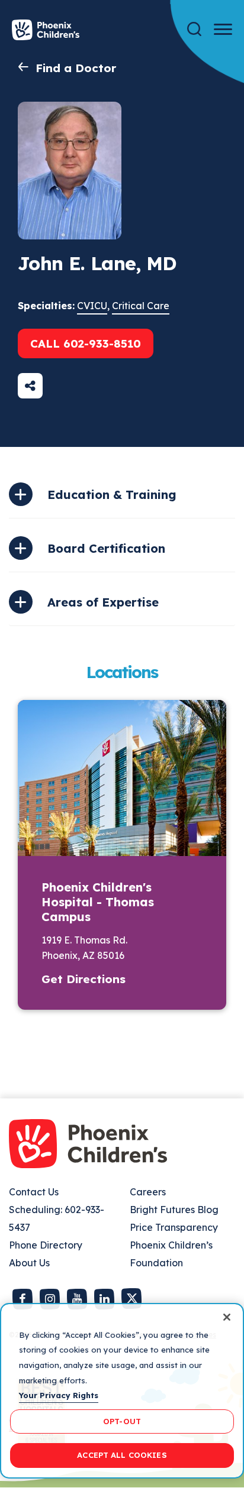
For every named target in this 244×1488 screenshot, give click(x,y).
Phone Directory (45, 1245)
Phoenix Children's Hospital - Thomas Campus (97, 902)
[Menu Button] (223, 29)
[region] (122, 1391)
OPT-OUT (122, 1421)
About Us (29, 1263)
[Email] (30, 385)
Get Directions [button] (83, 979)
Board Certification (106, 548)
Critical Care (140, 306)
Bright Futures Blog (174, 1209)
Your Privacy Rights (58, 1395)
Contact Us (34, 1192)
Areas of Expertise (103, 602)
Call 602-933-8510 (85, 343)
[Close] (227, 1317)
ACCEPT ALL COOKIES (121, 1455)
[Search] (194, 29)
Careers (148, 1192)
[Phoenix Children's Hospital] (45, 30)
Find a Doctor (76, 68)
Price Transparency (174, 1227)
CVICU (92, 306)
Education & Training (111, 494)
